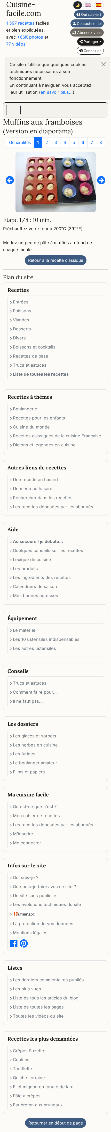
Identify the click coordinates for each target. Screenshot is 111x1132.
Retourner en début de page (55, 1123)
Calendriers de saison (35, 586)
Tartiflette (22, 1068)
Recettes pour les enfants (39, 417)
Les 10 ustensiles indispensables (46, 639)
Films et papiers (29, 771)
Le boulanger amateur (35, 762)
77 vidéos (16, 44)
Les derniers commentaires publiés (48, 979)
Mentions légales (30, 932)
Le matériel (24, 630)
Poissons (22, 310)
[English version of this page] (88, 5)
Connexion (92, 50)
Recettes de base (30, 356)
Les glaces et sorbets (34, 735)
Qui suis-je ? (90, 14)
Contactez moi (88, 23)
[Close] (103, 64)
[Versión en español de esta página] (99, 5)
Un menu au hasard (32, 488)
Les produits (25, 568)
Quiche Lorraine (29, 1077)
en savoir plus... (57, 92)
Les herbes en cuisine (35, 745)
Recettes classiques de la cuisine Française (57, 435)
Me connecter (27, 842)
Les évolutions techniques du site (47, 904)
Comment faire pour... (35, 692)
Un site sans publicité (34, 895)
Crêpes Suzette (28, 1050)
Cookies (21, 1059)
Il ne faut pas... (28, 701)
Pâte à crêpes (27, 1095)
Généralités (20, 142)
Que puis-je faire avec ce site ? (44, 886)
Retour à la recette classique (55, 260)
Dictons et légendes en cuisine (44, 444)
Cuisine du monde (31, 427)
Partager (90, 41)
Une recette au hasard (35, 479)
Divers (19, 337)
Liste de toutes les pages (38, 1007)
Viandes (21, 319)
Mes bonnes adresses (35, 595)
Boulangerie (25, 408)
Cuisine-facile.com (23, 9)
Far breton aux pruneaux (38, 1104)
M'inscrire (23, 833)
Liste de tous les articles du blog (45, 997)
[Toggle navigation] (13, 110)
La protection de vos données (43, 923)
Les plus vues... (29, 988)
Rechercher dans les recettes (43, 497)
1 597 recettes (20, 23)
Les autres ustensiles (34, 648)
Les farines (24, 753)
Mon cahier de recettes (36, 815)
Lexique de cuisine (32, 559)
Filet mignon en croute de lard (43, 1086)
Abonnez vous (88, 32)
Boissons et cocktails (34, 347)
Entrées (20, 301)
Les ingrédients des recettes (42, 577)
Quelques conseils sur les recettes (48, 550)
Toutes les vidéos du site (38, 1016)
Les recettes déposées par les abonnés (53, 506)
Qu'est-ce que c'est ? (35, 806)
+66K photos (30, 37)
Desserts (22, 328)
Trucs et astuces (29, 365)
